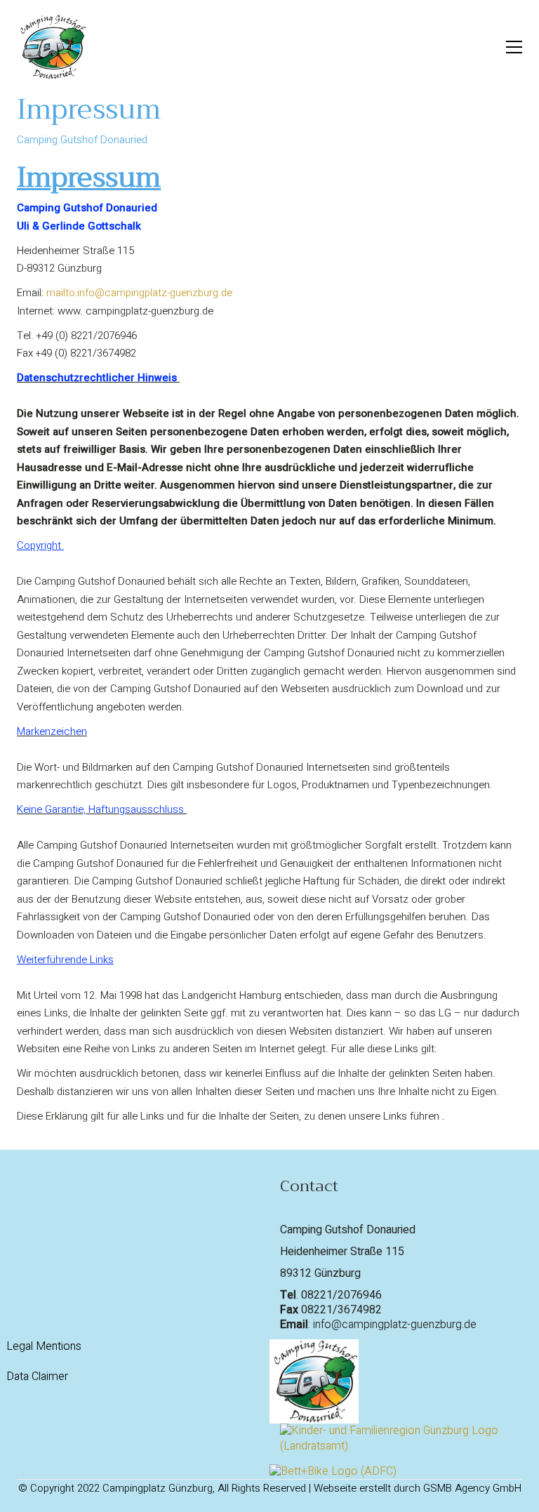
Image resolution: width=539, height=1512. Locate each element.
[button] (514, 47)
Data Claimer (37, 1377)
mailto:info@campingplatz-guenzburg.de (139, 292)
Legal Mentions (43, 1346)
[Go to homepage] (52, 47)
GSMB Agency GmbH (472, 1488)
